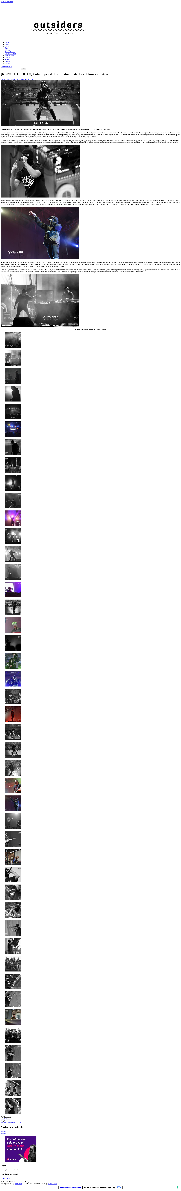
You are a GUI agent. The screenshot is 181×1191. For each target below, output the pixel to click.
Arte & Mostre (10, 52)
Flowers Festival (6, 1123)
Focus (7, 46)
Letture (7, 57)
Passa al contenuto (7, 2)
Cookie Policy (15, 1170)
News (7, 44)
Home (7, 42)
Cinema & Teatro (10, 54)
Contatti (7, 63)
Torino (19, 1123)
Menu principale (6, 67)
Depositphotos (5, 1178)
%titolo (3, 1131)
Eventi (7, 48)
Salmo (14, 1123)
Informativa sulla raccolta (70, 1187)
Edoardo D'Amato (28, 79)
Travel (7, 59)
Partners (7, 61)
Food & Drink (9, 55)
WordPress (18, 1184)
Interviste (8, 50)
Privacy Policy (5, 1170)
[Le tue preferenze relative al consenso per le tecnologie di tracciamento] (177, 1187)
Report (8, 1119)
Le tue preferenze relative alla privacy (99, 1187)
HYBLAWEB (52, 1184)
